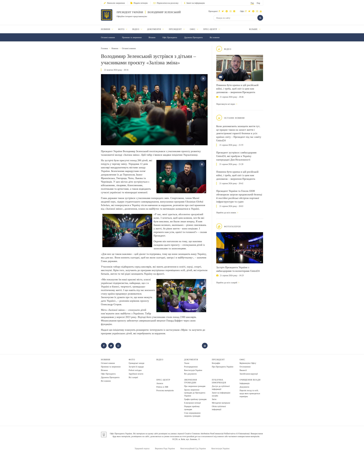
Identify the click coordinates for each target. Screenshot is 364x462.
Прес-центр (163, 379)
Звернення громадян (190, 381)
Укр (252, 3)
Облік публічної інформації (219, 408)
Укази (186, 363)
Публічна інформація (219, 381)
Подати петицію (141, 3)
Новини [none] (106, 29)
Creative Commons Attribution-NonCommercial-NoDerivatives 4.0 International (217, 433)
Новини (114, 48)
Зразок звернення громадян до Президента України (194, 392)
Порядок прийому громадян (192, 408)
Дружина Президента (193, 37)
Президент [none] (176, 29)
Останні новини (108, 37)
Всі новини (215, 37)
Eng (258, 3)
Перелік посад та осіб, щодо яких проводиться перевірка (250, 393)
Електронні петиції (192, 402)
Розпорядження (190, 366)
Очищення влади (250, 379)
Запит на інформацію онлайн (221, 394)
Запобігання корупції (249, 373)
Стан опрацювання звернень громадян (192, 414)
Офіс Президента (169, 37)
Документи (191, 359)
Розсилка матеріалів (165, 390)
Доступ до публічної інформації (221, 387)
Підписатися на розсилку (167, 3)
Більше (253, 29)
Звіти (214, 399)
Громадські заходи (136, 363)
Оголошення (245, 366)
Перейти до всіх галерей (227, 282)
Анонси (159, 383)
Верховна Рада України (165, 448)
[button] (223, 11)
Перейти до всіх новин (226, 212)
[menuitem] (108, 29)
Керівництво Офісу (248, 363)
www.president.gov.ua (191, 436)
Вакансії (243, 370)
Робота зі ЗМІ (162, 386)
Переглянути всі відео (226, 104)
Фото (132, 359)
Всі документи (190, 373)
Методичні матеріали (221, 402)
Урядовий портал (142, 448)
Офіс (242, 359)
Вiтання (152, 37)
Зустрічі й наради (136, 366)
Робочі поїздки (135, 370)
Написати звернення (116, 3)
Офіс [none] (193, 29)
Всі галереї (133, 377)
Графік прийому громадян (195, 399)
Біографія (216, 363)
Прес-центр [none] (210, 29)
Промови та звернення (131, 37)
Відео (159, 359)
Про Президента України (222, 366)
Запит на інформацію (195, 3)
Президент (218, 359)
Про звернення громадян (194, 386)
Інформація (244, 383)
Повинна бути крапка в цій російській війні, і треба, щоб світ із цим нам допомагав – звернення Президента (237, 88)
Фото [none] (121, 29)
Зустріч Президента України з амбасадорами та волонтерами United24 (238, 269)
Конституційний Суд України (193, 448)
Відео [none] (136, 29)
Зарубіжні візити (136, 373)
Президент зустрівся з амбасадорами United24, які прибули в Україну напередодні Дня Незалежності (236, 156)
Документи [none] (154, 29)
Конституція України (193, 370)
